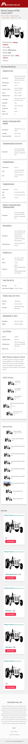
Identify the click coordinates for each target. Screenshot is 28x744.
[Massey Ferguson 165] (9, 499)
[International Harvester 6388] (7, 470)
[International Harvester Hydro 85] (6, 406)
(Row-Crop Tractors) (17, 661)
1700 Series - (9, 647)
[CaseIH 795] (11, 383)
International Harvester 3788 (17, 461)
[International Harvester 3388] (7, 447)
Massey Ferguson (9, 515)
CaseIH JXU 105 (17, 396)
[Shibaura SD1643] (9, 432)
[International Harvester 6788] (7, 484)
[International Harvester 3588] (7, 455)
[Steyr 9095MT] (11, 390)
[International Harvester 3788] (7, 462)
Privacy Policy (14, 731)
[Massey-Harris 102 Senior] (8, 440)
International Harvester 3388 (18, 446)
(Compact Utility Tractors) (19, 515)
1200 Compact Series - (11, 574)
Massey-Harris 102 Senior (18, 438)
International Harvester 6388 (18, 468)
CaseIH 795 (17, 381)
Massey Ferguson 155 (18, 491)
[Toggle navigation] (26, 4)
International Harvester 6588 (18, 476)
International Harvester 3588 (18, 453)
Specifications (10, 541)
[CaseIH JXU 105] (10, 398)
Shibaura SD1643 (17, 431)
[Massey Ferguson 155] (9, 491)
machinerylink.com (18, 741)
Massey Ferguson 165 (18, 498)
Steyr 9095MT (18, 388)
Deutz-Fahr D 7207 (17, 411)
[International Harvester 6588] (7, 477)
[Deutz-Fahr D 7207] (9, 413)
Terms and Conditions (14, 734)
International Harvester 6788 (17, 483)
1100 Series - (9, 611)
